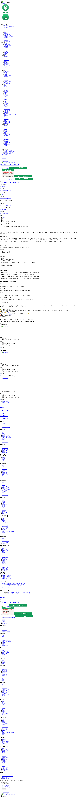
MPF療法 (6, 25)
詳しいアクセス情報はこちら (5, 190)
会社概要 (4, 158)
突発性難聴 (6, 139)
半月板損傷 (6, 112)
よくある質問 (4, 418)
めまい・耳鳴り (5, 550)
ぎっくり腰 (6, 66)
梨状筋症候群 (4, 670)
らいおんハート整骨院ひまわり (13, 585)
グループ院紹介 (5, 154)
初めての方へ (4, 416)
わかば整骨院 (13, 584)
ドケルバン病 (6, 79)
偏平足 (5, 93)
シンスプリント (7, 105)
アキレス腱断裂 (7, 122)
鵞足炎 (5, 92)
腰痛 (5, 67)
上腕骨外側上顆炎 (7, 81)
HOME (3, 217)
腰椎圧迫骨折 (6, 61)
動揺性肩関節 (6, 46)
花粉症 (5, 143)
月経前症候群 (6, 136)
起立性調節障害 (7, 144)
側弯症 (5, 53)
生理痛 (5, 138)
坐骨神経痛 (4, 680)
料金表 (2, 407)
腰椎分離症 (6, 56)
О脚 (5, 89)
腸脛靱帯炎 (6, 106)
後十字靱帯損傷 (7, 110)
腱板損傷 (6, 115)
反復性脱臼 (6, 47)
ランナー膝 (6, 101)
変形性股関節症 (5, 512)
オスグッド (6, 104)
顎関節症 (4, 439)
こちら (8, 312)
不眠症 (5, 129)
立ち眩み (6, 140)
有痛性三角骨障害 (7, 75)
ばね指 (5, 73)
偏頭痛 (5, 130)
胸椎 (5, 54)
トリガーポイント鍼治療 (9, 26)
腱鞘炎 (5, 72)
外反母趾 (4, 502)
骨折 (5, 120)
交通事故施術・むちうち (9, 152)
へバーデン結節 (7, 83)
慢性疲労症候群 (7, 134)
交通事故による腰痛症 (8, 150)
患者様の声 (3, 413)
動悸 (5, 132)
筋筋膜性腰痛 (6, 63)
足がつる (6, 91)
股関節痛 (6, 95)
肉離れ (5, 102)
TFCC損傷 (6, 80)
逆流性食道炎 (6, 145)
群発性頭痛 (6, 141)
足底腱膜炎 (6, 103)
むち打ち (6, 40)
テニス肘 (6, 113)
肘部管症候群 (6, 76)
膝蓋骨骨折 (6, 123)
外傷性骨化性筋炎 (7, 121)
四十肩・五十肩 (7, 44)
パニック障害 (6, 148)
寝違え (5, 32)
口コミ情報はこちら (10, 314)
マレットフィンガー (8, 77)
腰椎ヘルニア (6, 57)
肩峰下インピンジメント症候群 (10, 114)
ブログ (3, 155)
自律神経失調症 (7, 142)
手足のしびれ (6, 71)
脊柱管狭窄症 (6, 64)
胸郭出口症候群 (7, 41)
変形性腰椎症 (6, 60)
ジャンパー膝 (6, 111)
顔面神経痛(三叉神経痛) (8, 36)
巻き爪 (5, 99)
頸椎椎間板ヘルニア (8, 35)
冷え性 (5, 131)
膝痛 (5, 85)
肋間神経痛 (6, 51)
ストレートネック (7, 34)
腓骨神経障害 (6, 90)
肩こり (5, 43)
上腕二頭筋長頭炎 (7, 45)
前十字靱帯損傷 (7, 109)
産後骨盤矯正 (6, 27)
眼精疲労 (6, 125)
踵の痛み (6, 86)
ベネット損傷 (4, 452)
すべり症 (6, 62)
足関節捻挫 (6, 119)
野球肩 (5, 116)
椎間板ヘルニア (7, 65)
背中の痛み (6, 52)
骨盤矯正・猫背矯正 (6, 427)
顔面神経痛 (6, 37)
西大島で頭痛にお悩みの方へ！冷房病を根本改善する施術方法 (20, 593)
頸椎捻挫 (6, 33)
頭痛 (5, 31)
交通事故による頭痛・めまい (9, 151)
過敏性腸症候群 (5, 569)
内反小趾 (6, 94)
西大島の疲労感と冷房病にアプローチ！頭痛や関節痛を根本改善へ (20, 592)
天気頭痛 (6, 133)
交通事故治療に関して (8, 153)
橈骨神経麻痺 (6, 74)
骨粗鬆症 (6, 82)
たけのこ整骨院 (13, 583)
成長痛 (5, 96)
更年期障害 (6, 135)
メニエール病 (6, 126)
